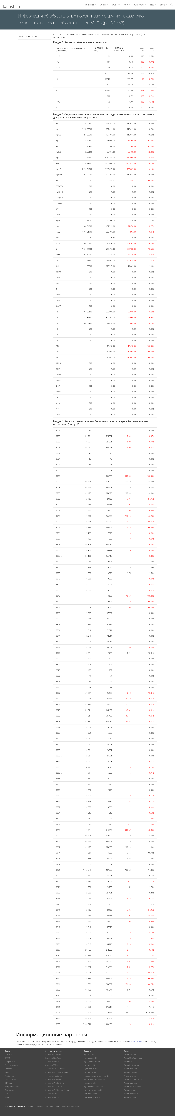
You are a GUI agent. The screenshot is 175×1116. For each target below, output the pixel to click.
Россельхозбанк (11, 1065)
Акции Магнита (130, 1090)
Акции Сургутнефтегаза (133, 1079)
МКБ (6, 1094)
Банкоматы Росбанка (53, 1076)
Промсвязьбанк (11, 1079)
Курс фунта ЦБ (90, 1072)
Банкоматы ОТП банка (53, 1087)
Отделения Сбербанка (53, 1058)
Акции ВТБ (128, 1062)
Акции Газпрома (130, 1069)
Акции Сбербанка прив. (133, 1058)
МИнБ (7, 1097)
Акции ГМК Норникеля (133, 1087)
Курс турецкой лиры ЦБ (93, 1090)
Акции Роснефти (130, 1072)
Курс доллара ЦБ (91, 1058)
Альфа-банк (9, 1076)
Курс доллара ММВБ (92, 1062)
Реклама (39, 1107)
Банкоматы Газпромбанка (55, 1069)
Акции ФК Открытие (131, 1065)
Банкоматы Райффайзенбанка (57, 1090)
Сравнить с (119, 51)
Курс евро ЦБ (89, 1065)
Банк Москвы (10, 1090)
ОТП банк (8, 1083)
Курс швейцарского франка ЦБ (96, 1076)
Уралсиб (8, 1072)
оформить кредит (137, 1042)
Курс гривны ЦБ (90, 1083)
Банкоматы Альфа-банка (54, 1083)
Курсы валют (89, 1054)
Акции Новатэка (130, 1083)
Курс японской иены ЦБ (93, 1087)
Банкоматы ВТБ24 (52, 1062)
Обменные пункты (91, 1094)
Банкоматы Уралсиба (53, 1079)
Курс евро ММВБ (91, 1069)
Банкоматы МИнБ (52, 1097)
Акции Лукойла (130, 1076)
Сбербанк (8, 1054)
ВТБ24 (7, 1058)
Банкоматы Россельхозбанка (56, 1072)
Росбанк (8, 1069)
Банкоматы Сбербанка (53, 1054)
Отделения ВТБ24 (51, 1065)
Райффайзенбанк (12, 1087)
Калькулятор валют (92, 1097)
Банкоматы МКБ (51, 1094)
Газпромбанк (10, 1062)
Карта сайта (49, 1107)
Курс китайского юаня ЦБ (94, 1079)
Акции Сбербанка (131, 1054)
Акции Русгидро (130, 1097)
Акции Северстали (131, 1094)
